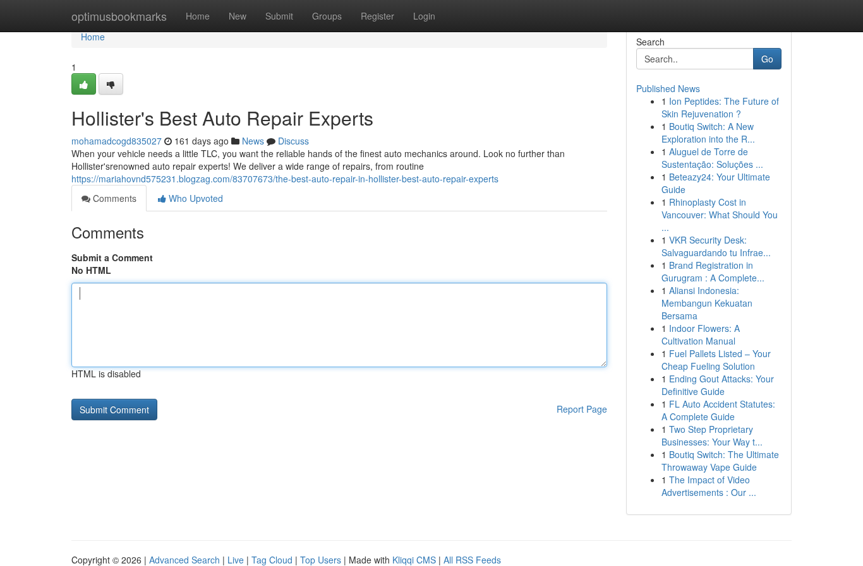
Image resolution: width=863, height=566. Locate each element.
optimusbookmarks (119, 16)
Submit (279, 15)
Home (198, 15)
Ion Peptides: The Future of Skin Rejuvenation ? (720, 107)
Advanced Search (184, 559)
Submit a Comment (112, 257)
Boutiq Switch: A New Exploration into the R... (708, 132)
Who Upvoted (194, 198)
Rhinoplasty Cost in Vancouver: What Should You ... (719, 214)
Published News (668, 88)
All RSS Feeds (472, 559)
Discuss (293, 140)
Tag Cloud (272, 559)
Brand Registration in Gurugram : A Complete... (712, 271)
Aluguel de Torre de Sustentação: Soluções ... (712, 157)
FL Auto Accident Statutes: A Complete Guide (718, 410)
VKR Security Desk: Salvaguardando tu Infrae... (716, 246)
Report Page (582, 409)
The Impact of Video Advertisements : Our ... (708, 485)
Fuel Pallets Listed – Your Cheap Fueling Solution (716, 359)
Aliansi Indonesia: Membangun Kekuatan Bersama (706, 303)
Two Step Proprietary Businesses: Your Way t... (712, 435)
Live (235, 559)
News (253, 140)
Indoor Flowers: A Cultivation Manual (700, 334)
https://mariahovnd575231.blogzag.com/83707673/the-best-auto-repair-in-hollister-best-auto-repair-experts (284, 178)
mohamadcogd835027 (116, 140)
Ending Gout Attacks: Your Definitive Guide (717, 385)
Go (767, 58)
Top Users (320, 559)
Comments (113, 198)
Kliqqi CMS (414, 559)
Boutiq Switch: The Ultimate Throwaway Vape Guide (720, 460)
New (237, 15)
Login (424, 15)
